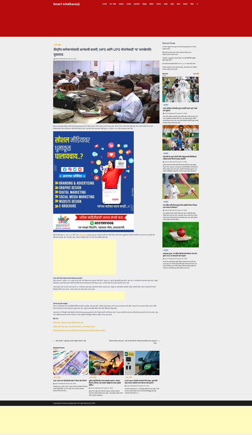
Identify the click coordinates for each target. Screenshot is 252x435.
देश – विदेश (113, 4)
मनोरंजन (158, 4)
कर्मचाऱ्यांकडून (83, 235)
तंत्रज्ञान (185, 4)
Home (104, 4)
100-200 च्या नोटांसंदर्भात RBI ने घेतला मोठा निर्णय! (70, 381)
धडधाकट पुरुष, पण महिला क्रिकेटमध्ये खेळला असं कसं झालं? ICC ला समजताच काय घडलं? (180, 254)
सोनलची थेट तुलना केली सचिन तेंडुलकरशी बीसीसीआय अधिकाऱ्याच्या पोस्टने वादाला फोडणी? (180, 158)
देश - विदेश (58, 45)
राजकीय (129, 4)
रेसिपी (191, 4)
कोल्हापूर (144, 4)
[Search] (197, 4)
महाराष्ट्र (121, 4)
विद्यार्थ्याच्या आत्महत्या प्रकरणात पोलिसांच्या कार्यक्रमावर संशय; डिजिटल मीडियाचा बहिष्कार (79, 330)
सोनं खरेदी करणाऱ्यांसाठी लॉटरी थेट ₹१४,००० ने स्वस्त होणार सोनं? (179, 63)
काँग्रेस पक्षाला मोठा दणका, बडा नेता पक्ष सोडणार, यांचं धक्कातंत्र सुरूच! (74, 326)
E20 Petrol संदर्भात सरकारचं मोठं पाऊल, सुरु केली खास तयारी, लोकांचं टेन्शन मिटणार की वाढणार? (141, 382)
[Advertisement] (126, 23)
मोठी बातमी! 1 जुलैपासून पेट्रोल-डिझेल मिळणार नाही (68, 322)
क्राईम (166, 4)
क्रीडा (172, 4)
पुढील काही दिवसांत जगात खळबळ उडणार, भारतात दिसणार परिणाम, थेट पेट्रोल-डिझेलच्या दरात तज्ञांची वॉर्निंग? (105, 383)
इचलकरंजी (136, 4)
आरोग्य (178, 4)
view (194, 73)
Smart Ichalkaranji (66, 4)
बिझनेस (151, 4)
